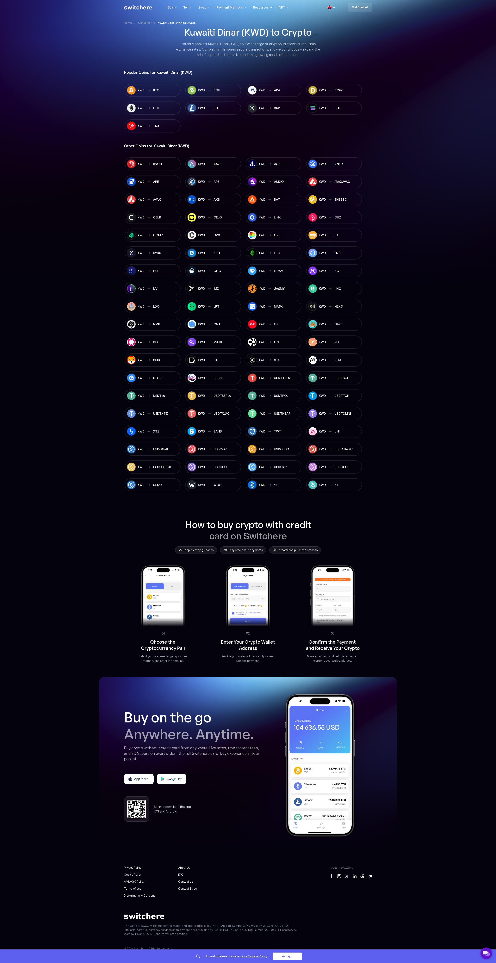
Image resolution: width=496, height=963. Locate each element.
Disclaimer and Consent (139, 895)
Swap (202, 7)
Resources (261, 7)
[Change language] (331, 7)
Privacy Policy (132, 867)
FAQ (180, 874)
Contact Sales (187, 888)
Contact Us (185, 881)
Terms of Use (132, 888)
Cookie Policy (132, 874)
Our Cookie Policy (254, 956)
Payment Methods (229, 7)
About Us (184, 867)
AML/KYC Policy (134, 881)
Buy (170, 7)
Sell (185, 7)
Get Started (360, 7)
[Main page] (138, 7)
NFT (282, 7)
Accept (287, 956)
